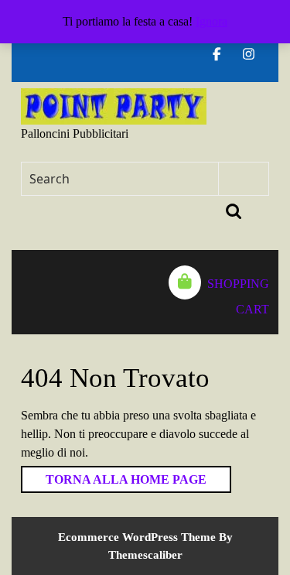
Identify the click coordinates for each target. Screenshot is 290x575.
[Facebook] (223, 54)
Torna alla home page (113, 476)
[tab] (28, 292)
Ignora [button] (211, 21)
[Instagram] (255, 54)
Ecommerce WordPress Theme (137, 537)
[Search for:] (120, 179)
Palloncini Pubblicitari (74, 133)
